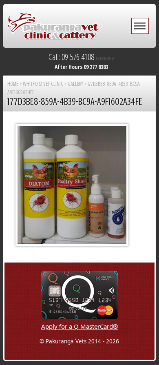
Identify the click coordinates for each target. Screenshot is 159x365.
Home (12, 84)
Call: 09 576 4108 (82, 57)
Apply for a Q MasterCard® (79, 326)
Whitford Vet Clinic (43, 84)
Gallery (75, 84)
